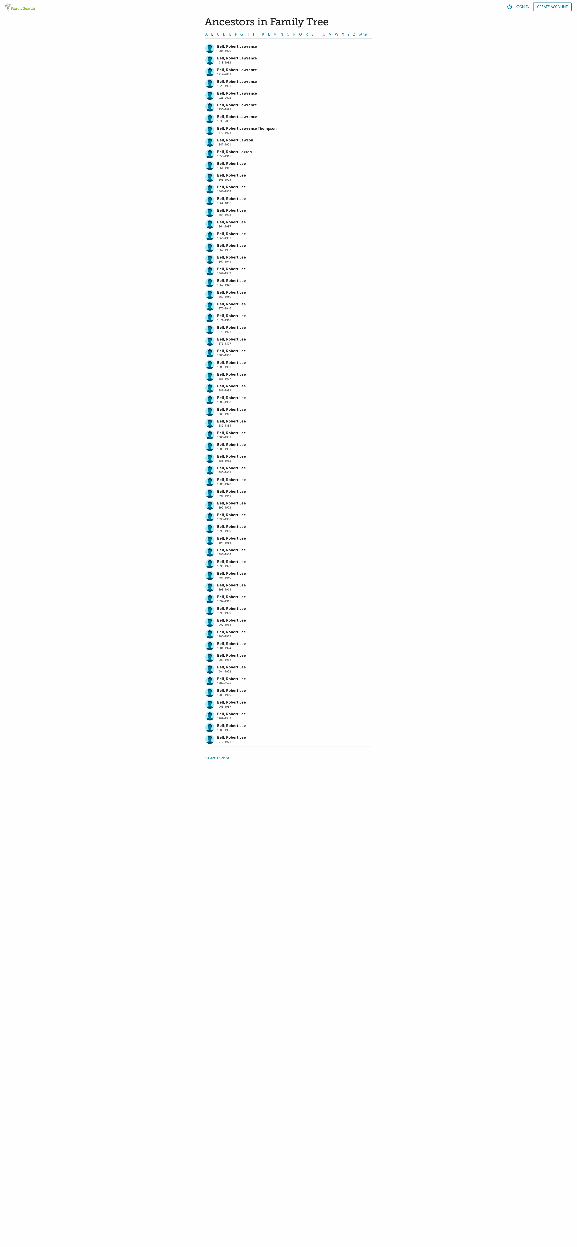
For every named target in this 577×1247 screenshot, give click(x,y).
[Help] (509, 6)
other (363, 34)
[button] (289, 48)
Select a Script (217, 758)
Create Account (552, 6)
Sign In (522, 6)
